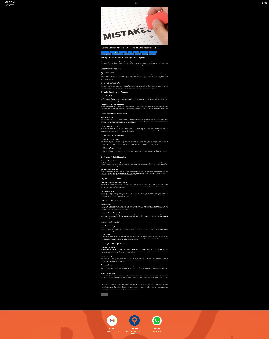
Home (137, 3)
